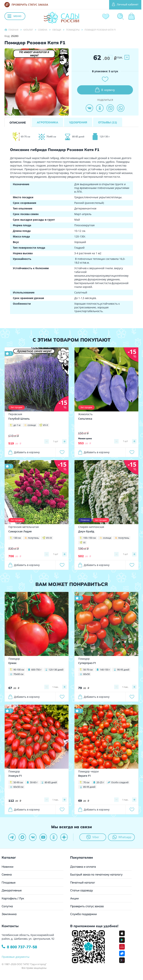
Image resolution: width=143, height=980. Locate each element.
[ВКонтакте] (89, 108)
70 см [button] (86, 782)
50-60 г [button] (34, 782)
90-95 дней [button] (123, 669)
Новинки (7, 866)
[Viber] (110, 108)
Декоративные (12, 890)
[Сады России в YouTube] (43, 837)
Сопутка (7, 906)
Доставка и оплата (83, 866)
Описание (17, 122)
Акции (74, 898)
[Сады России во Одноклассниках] (53, 837)
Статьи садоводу (81, 890)
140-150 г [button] (105, 669)
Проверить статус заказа (87, 906)
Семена (7, 874)
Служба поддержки (83, 914)
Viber (95, 837)
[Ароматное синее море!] (37, 379)
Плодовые (8, 882)
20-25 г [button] (100, 782)
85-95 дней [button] (89, 786)
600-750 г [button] (36, 669)
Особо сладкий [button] (119, 782)
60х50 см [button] (18, 786)
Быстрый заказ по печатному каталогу (96, 874)
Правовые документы (15, 957)
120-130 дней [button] (56, 669)
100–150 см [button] (89, 537)
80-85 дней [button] (51, 782)
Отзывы (107, 122)
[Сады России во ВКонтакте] (32, 837)
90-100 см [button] (18, 669)
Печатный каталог (82, 882)
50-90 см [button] (18, 782)
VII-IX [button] (49, 537)
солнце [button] (32, 425)
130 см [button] (17, 537)
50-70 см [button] (88, 669)
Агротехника (47, 122)
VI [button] (84, 542)
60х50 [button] (86, 674)
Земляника (9, 914)
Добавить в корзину (27, 452)
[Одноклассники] (100, 108)
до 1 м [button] (16, 425)
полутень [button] (33, 537)
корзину (108, 90)
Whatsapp (124, 837)
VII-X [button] (45, 425)
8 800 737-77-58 (22, 947)
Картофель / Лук (13, 898)
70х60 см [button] (18, 674)
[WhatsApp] (120, 108)
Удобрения (78, 122)
